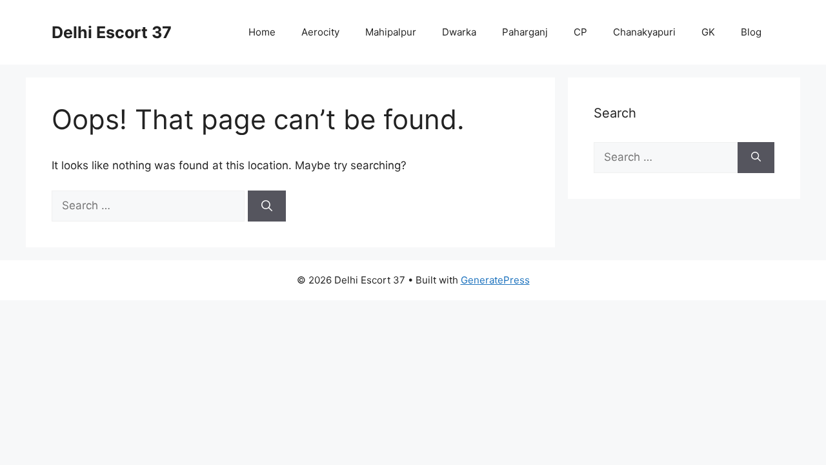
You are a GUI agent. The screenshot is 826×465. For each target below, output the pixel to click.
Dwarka (459, 32)
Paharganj (525, 32)
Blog (751, 32)
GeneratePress (495, 280)
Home (262, 32)
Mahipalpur (390, 32)
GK (708, 32)
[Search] (267, 206)
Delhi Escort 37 (112, 32)
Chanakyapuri (644, 32)
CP (580, 32)
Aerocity (320, 32)
